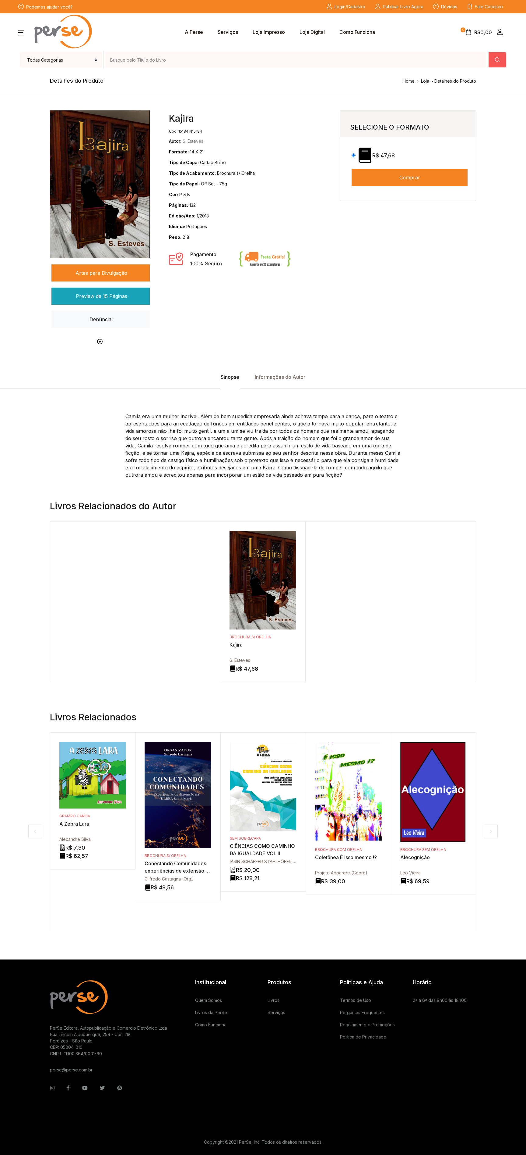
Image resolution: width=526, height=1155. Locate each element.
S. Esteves (240, 660)
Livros (273, 1000)
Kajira (236, 645)
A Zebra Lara (74, 824)
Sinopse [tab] (230, 377)
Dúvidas (449, 6)
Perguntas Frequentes (362, 1012)
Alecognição (415, 857)
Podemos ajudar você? (49, 6)
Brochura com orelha (338, 849)
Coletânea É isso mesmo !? (346, 857)
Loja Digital (312, 32)
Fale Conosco (489, 6)
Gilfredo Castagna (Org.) (169, 878)
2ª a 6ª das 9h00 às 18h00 (440, 1000)
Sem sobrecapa (245, 838)
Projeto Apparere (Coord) (341, 872)
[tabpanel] (100, 219)
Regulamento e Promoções (367, 1024)
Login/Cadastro (350, 6)
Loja (425, 81)
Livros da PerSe (211, 1012)
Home (409, 81)
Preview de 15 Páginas (101, 296)
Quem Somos (208, 1000)
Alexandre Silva (75, 839)
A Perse (194, 32)
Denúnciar (101, 319)
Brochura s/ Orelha (250, 637)
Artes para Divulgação (101, 273)
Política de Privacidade (363, 1036)
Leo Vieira (410, 872)
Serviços (228, 32)
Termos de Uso (355, 1000)
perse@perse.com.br (71, 1069)
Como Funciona (357, 32)
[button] (21, 32)
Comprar (409, 177)
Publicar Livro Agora (403, 6)
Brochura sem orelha (423, 849)
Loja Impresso (269, 32)
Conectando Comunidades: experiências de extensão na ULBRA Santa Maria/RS (178, 870)
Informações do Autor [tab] (280, 377)
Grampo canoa (74, 816)
